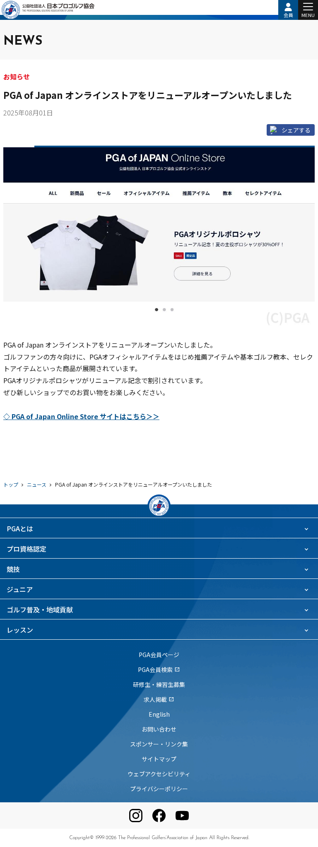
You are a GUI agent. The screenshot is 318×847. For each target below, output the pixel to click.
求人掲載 (159, 699)
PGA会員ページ (159, 654)
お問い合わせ (159, 729)
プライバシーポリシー (159, 789)
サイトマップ (159, 759)
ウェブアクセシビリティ (159, 774)
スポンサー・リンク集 (159, 744)
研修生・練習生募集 (159, 684)
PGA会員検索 (159, 669)
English (159, 714)
